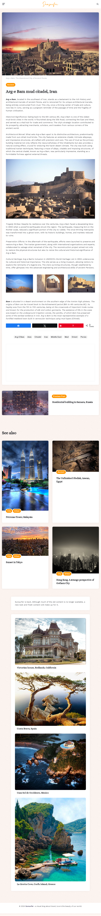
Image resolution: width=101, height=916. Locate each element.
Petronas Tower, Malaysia (19, 517)
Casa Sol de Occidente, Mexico (33, 792)
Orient (74, 337)
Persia (83, 337)
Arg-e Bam (19, 337)
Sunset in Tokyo (14, 562)
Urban (17, 511)
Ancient (10, 85)
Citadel (38, 337)
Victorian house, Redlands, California (36, 667)
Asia (29, 337)
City (9, 511)
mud (67, 337)
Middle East (56, 337)
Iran (46, 337)
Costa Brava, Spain (27, 728)
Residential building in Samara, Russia (72, 402)
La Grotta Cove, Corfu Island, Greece (36, 884)
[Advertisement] (50, 362)
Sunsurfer (29, 906)
